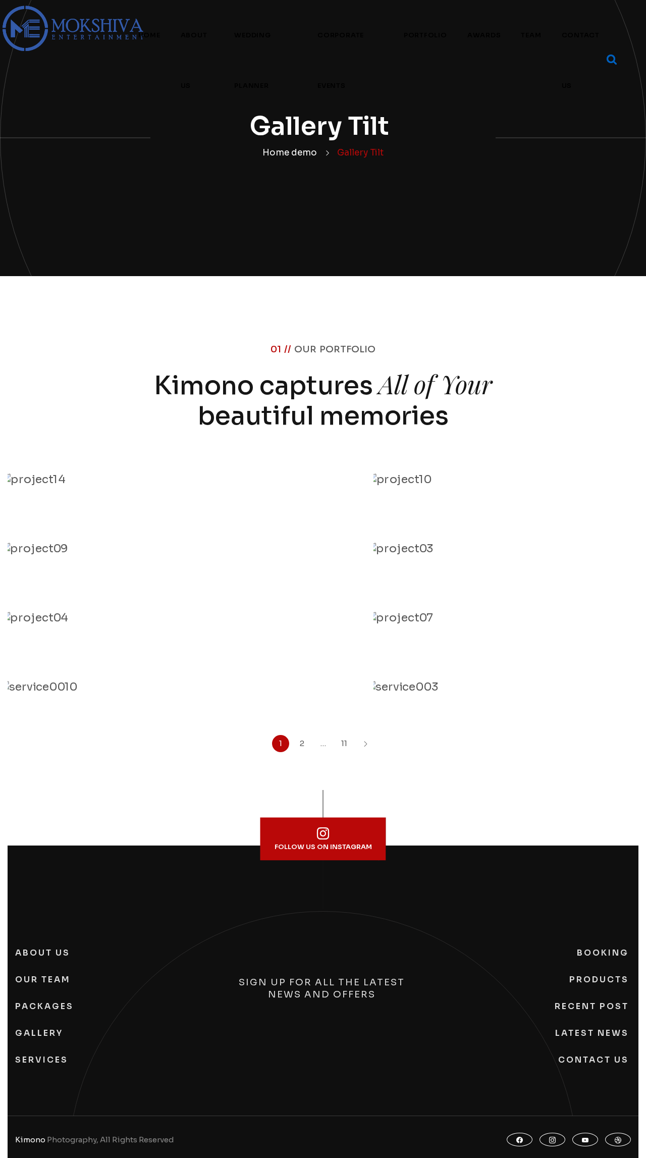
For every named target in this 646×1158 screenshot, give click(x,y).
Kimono (30, 1139)
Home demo (289, 152)
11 (344, 743)
